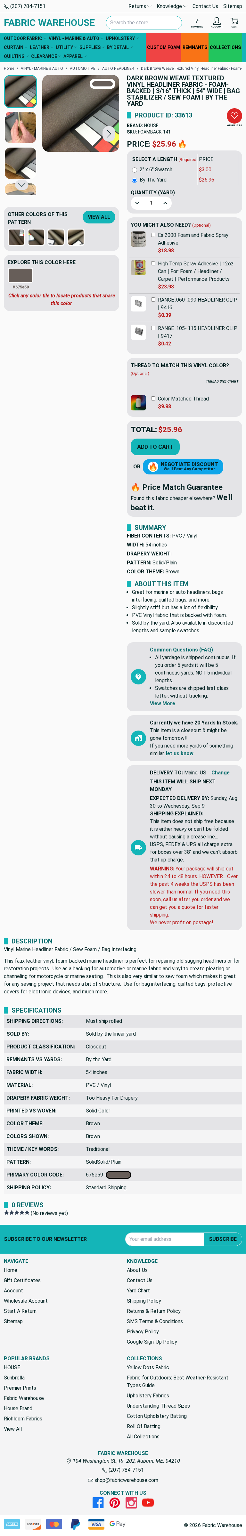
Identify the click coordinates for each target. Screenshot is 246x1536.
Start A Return (20, 1311)
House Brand (18, 1408)
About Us (137, 1270)
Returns (137, 6)
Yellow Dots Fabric (148, 1367)
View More (162, 703)
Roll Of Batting (143, 1426)
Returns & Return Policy (154, 1311)
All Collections (143, 1437)
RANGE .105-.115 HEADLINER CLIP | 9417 (197, 332)
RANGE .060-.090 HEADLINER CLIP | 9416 (197, 304)
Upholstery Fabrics (148, 1396)
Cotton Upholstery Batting (157, 1416)
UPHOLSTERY (120, 38)
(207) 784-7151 (27, 6)
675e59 (96, 1175)
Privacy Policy (143, 1332)
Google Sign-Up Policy (152, 1342)
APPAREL (73, 56)
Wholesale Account (26, 1301)
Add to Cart (155, 446)
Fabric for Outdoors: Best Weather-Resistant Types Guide (177, 1381)
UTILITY (64, 47)
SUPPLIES (90, 47)
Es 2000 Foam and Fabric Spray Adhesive (193, 239)
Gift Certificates (22, 1280)
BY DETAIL (118, 47)
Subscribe (223, 1239)
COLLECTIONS (225, 47)
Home (10, 1270)
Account (13, 1291)
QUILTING (14, 56)
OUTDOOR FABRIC (23, 38)
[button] (108, 133)
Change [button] (220, 773)
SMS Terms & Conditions (155, 1321)
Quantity (153, 193)
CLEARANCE (44, 56)
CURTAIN (13, 47)
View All (99, 217)
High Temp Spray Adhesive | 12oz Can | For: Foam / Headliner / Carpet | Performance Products (196, 271)
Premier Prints (20, 1388)
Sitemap (232, 6)
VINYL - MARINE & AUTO (74, 38)
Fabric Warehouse (24, 1398)
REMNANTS (195, 47)
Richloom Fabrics (23, 1419)
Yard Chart (138, 1291)
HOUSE (151, 125)
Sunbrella (14, 1378)
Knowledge (170, 6)
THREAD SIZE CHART (222, 381)
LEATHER (39, 47)
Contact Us (205, 6)
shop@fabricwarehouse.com (125, 1480)
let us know (179, 753)
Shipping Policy (144, 1301)
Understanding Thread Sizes (158, 1406)
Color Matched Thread (183, 399)
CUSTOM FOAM (163, 47)
